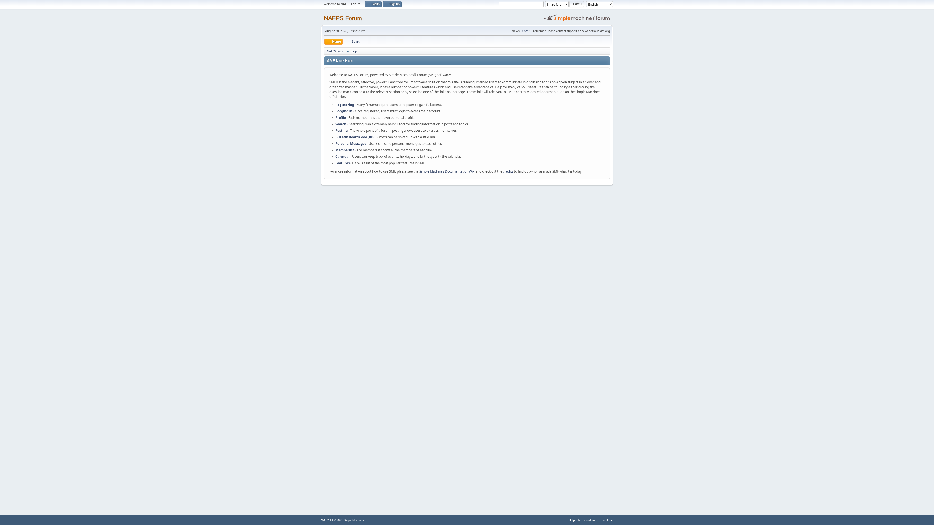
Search (340, 124)
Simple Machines (354, 520)
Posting (341, 130)
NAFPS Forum (343, 18)
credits (508, 171)
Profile (340, 117)
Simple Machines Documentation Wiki (447, 171)
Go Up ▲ (607, 520)
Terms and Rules (588, 520)
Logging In (343, 111)
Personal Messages (350, 143)
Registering (344, 105)
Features (342, 163)
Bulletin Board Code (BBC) (356, 137)
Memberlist (344, 150)
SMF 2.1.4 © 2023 (331, 520)
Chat (525, 31)
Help (572, 520)
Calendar (342, 156)
